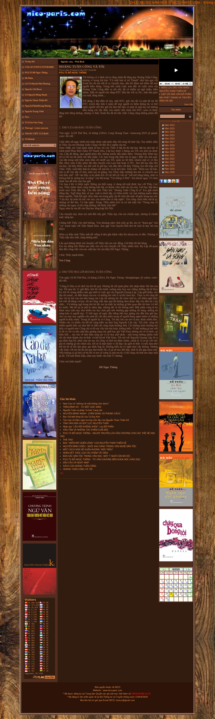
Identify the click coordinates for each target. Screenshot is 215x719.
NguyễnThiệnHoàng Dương (38, 106)
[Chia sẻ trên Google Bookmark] (169, 181)
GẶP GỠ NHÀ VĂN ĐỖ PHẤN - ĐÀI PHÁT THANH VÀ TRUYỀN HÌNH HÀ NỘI (175, 97)
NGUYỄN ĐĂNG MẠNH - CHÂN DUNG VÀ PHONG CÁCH (91, 413)
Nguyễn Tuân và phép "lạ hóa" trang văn (82, 410)
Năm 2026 (170, 172)
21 (186, 590)
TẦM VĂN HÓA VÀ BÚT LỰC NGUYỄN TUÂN (86, 423)
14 (186, 586)
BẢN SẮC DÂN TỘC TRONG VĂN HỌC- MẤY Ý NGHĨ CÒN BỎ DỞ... (97, 456)
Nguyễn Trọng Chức (34, 111)
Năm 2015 (170, 135)
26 (176, 594)
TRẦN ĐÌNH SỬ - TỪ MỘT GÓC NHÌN (82, 407)
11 (171, 586)
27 (181, 594)
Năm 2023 (170, 162)
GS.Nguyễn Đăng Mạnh (36, 94)
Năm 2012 (170, 125)
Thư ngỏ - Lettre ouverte (36, 128)
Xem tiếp (188, 104)
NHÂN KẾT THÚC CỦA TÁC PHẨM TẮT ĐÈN (85, 453)
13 (181, 586)
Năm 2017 (170, 142)
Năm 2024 (170, 165)
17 (167, 590)
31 (167, 599)
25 (171, 594)
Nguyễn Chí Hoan (33, 89)
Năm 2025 (170, 169)
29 (190, 594)
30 (162, 599)
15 (190, 586)
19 (176, 590)
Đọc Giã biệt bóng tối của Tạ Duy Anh (81, 416)
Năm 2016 (170, 138)
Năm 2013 (170, 128)
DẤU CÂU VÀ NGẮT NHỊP (76, 462)
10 (167, 586)
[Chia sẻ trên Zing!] (177, 181)
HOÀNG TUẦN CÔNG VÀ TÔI (78, 469)
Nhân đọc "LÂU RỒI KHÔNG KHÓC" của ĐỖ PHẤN (88, 426)
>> (189, 569)
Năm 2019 (170, 148)
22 (190, 590)
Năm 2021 (170, 155)
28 (186, 594)
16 (162, 590)
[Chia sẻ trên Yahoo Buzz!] (173, 181)
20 (181, 590)
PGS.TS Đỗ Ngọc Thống (36, 72)
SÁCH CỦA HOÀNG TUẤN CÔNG (79, 466)
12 (176, 586)
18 (171, 590)
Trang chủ (30, 61)
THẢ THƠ (68, 439)
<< (163, 569)
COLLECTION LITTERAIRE (39, 67)
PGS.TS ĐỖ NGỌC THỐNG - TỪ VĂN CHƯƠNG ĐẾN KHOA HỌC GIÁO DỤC (101, 459)
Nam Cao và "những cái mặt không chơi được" (86, 403)
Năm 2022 (170, 158)
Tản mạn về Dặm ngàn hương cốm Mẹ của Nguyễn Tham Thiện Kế (96, 420)
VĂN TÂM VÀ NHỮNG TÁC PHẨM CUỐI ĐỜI (85, 430)
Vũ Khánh (29, 139)
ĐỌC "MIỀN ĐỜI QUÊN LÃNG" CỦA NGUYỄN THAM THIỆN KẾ (94, 443)
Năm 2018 (170, 145)
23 (162, 594)
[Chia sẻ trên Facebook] (161, 181)
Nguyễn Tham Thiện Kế (36, 100)
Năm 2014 (170, 132)
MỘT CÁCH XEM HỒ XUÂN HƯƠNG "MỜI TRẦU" (88, 449)
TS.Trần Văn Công (34, 122)
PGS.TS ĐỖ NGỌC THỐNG (73, 72)
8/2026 (176, 569)
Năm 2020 (170, 152)
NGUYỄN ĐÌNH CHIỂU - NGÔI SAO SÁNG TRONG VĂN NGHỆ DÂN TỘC (99, 446)
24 (167, 594)
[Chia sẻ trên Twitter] (165, 181)
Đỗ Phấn (29, 78)
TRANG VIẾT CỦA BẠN (36, 133)
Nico (27, 117)
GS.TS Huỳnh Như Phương (37, 83)
